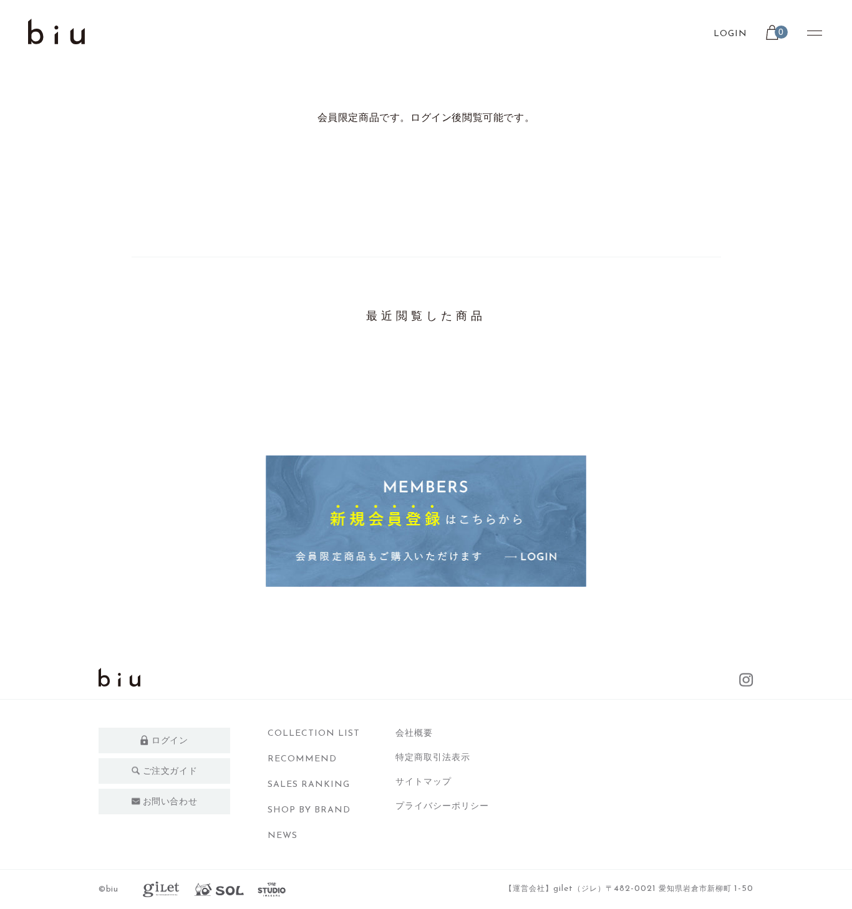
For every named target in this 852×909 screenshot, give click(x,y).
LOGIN (730, 34)
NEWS (283, 835)
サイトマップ (423, 781)
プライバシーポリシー (442, 806)
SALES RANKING (309, 784)
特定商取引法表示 (432, 757)
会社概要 (414, 733)
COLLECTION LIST (314, 733)
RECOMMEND (302, 759)
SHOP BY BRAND (309, 810)
